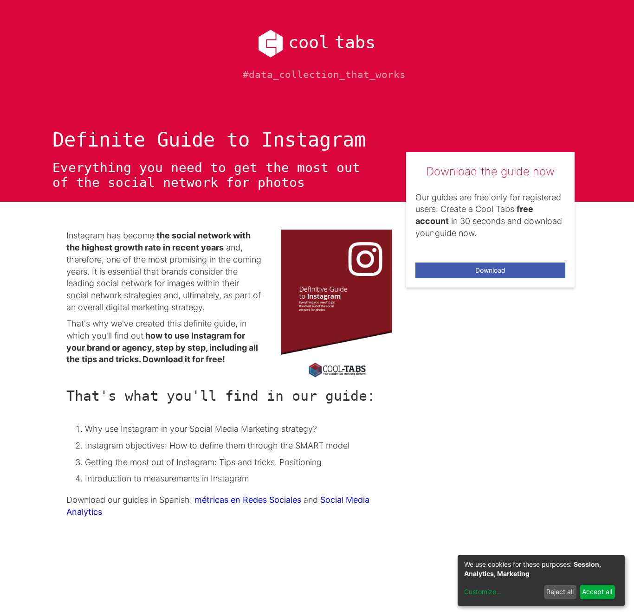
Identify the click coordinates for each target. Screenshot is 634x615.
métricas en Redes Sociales (249, 500)
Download (490, 270)
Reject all (560, 592)
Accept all (597, 592)
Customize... (483, 592)
